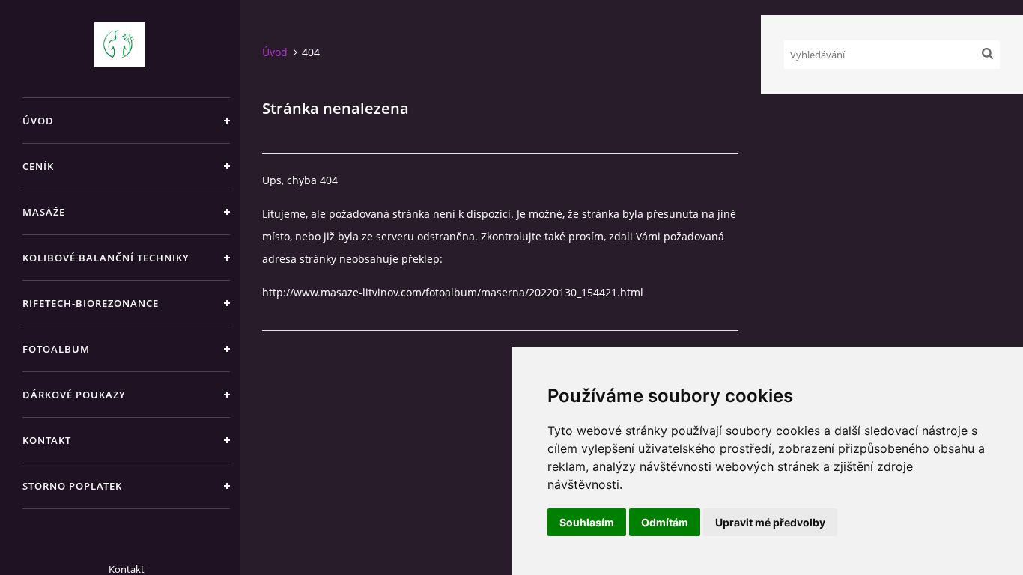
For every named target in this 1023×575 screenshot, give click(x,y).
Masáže (43, 212)
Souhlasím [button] (586, 522)
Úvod (38, 120)
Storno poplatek (72, 486)
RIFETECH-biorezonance (90, 303)
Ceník (38, 166)
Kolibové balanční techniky (105, 257)
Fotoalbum (56, 349)
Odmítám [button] (664, 522)
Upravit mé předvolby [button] (770, 522)
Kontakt (46, 440)
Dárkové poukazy (74, 394)
